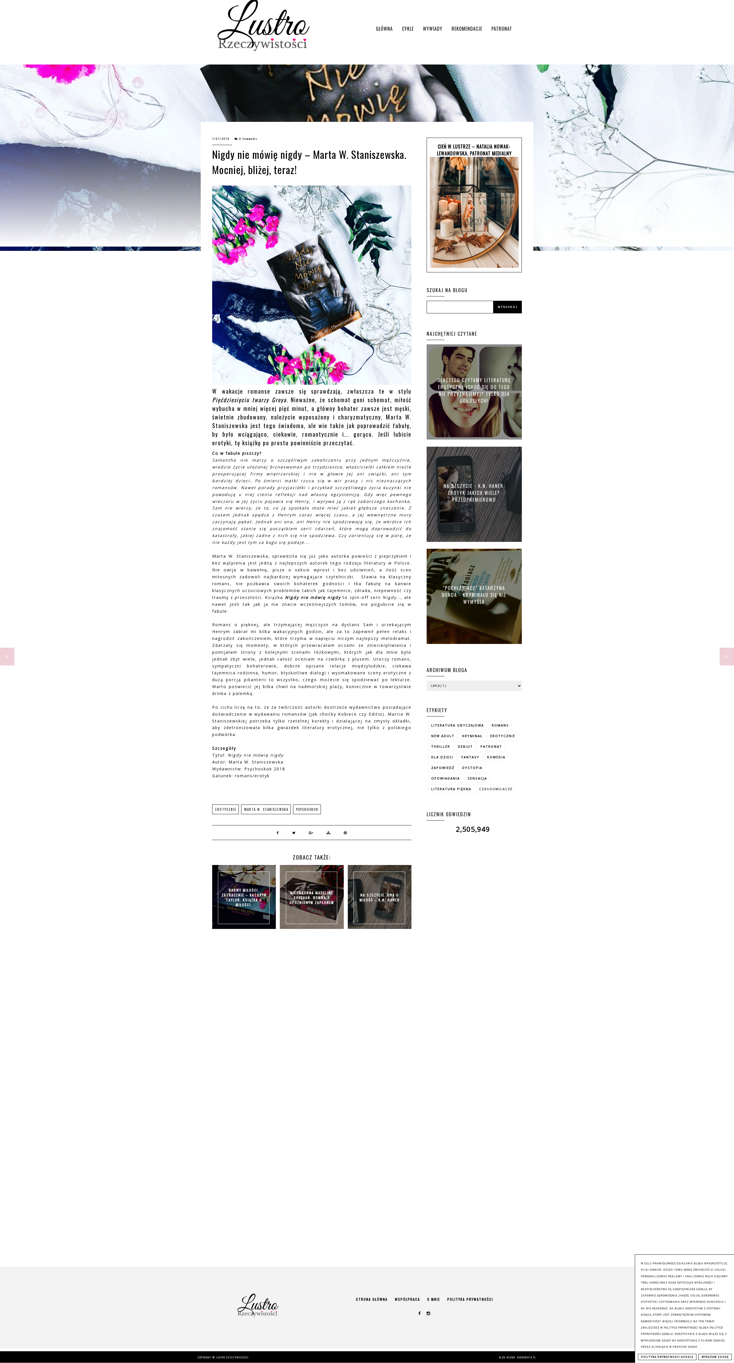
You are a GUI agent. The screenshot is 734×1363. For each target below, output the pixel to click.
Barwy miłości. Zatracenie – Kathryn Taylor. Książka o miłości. (244, 897)
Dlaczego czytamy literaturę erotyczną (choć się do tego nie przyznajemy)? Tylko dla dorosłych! (474, 390)
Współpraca (407, 1299)
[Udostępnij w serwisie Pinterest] (345, 832)
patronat (491, 746)
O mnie (433, 1299)
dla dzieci (442, 757)
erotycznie (226, 809)
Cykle (408, 28)
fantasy (470, 757)
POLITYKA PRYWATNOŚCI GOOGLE (667, 1357)
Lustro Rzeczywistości (232, 1357)
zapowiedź (442, 768)
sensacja (477, 778)
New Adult (442, 736)
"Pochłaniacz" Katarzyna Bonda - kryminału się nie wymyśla (474, 594)
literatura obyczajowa (457, 725)
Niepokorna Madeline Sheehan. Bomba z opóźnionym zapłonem (312, 897)
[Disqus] (312, 1019)
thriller (440, 746)
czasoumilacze (496, 789)
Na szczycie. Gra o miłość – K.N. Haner (380, 897)
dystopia (472, 768)
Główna (384, 28)
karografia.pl (526, 1357)
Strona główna (372, 1299)
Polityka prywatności (470, 1299)
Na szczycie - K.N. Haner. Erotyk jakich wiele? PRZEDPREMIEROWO (474, 492)
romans (500, 725)
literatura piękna (451, 789)
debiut (465, 746)
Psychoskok (307, 809)
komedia (496, 757)
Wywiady (432, 28)
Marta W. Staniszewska (266, 809)
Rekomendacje (467, 28)
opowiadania (445, 778)
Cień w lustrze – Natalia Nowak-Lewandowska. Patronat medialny (474, 150)
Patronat (501, 28)
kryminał (472, 736)
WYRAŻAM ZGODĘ (715, 1357)
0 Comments (248, 138)
